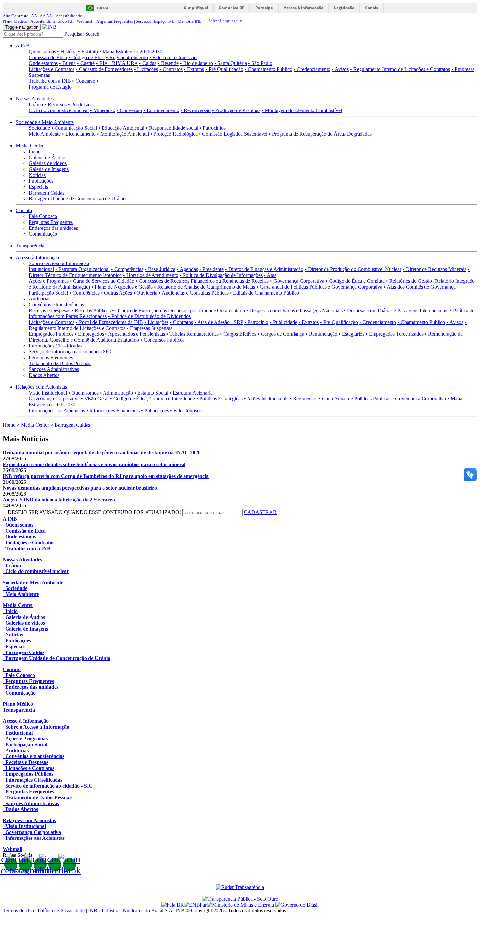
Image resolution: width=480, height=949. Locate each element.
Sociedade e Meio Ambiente (45, 122)
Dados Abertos (44, 375)
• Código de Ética (86, 57)
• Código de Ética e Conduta (355, 281)
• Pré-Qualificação (224, 69)
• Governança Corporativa (297, 281)
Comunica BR (232, 7)
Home (9, 425)
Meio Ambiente (45, 134)
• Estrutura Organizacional (82, 269)
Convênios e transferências (56, 304)
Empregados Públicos (51, 334)
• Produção (79, 104)
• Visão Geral (95, 398)
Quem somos (42, 51)
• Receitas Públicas (91, 310)
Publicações (41, 181)
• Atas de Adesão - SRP (218, 322)
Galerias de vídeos (48, 163)
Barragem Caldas (46, 192)
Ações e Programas (49, 281)
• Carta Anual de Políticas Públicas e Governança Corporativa (382, 398)
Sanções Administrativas (54, 369)
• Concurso (83, 81)
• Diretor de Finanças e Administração (264, 269)
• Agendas (187, 269)
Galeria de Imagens (49, 169)
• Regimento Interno (127, 57)
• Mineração (102, 110)
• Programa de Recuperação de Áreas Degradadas (320, 134)
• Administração (116, 393)
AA (42, 15)
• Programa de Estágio (64, 84)
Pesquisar (74, 34)
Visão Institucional (48, 393)
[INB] (49, 27)
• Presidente (211, 269)
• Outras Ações (116, 293)
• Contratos (171, 69)
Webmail (84, 21)
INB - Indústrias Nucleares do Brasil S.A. (131, 910)
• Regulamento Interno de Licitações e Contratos (400, 69)
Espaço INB (164, 21)
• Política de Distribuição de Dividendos (149, 316)
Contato (24, 210)
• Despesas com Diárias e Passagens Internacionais (396, 310)
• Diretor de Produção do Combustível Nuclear (353, 269)
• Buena (67, 63)
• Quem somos (83, 393)
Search (92, 34)
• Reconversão (196, 110)
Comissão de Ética (48, 57)
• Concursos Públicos (162, 340)
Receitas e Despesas (49, 310)
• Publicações (155, 410)
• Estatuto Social (151, 393)
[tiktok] (69, 864)
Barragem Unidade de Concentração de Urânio (77, 198)
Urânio (36, 104)
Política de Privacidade (61, 910)
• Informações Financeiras (113, 410)
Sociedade (39, 128)
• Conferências (84, 293)
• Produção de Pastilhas (236, 110)
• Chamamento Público (268, 69)
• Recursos (55, 104)
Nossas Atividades (35, 98)
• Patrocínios (213, 128)
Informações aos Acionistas (57, 410)
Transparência (30, 245)
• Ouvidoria (145, 293)
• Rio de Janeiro (196, 63)
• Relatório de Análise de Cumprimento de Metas (204, 287)
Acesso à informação (303, 7)
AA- (49, 15)
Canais (371, 7)
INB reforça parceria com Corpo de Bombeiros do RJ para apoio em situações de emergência (106, 476)
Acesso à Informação (37, 257)
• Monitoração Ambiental (123, 134)
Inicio (34, 151)
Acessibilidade (69, 15)
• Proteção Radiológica (174, 134)
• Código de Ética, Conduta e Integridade (152, 398)
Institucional (41, 269)
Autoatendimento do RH (52, 21)
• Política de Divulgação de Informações (221, 275)
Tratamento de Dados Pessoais (60, 363)
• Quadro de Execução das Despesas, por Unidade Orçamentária (178, 310)
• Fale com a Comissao (173, 57)
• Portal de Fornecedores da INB (109, 322)
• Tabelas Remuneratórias (192, 334)
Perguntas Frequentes (114, 21)
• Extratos (194, 69)
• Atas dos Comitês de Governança (420, 287)
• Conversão (129, 110)
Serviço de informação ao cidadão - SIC (70, 351)
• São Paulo (260, 63)
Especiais (38, 187)
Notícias (37, 175)
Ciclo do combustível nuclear (59, 110)
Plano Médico (15, 21)
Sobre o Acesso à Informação (59, 263)
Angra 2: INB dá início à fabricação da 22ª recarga (59, 499)
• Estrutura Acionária (191, 393)
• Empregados (89, 334)
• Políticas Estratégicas (219, 398)
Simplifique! (196, 7)
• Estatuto (88, 51)
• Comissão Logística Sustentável (233, 134)
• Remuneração (321, 334)
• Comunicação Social (74, 128)
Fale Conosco (43, 216)
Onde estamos (43, 63)
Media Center (30, 145)
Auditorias (39, 298)
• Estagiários (351, 334)
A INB (23, 45)
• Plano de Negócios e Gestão (122, 287)
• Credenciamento (312, 69)
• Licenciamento (79, 134)
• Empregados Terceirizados (395, 334)
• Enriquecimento (161, 110)
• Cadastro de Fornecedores (104, 69)
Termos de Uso (18, 910)
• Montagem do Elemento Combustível (302, 110)
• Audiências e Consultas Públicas (194, 293)
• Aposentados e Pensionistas (135, 334)
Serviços (143, 21)
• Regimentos (303, 398)
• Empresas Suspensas (149, 328)
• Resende (168, 63)
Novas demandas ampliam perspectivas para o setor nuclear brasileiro (80, 488)
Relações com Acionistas (41, 387)
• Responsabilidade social (172, 128)
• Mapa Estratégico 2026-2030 (130, 51)
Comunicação (43, 234)
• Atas (270, 275)
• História (67, 51)
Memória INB (190, 21)
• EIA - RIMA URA (117, 63)
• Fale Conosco (186, 410)
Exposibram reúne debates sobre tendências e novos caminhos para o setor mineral (94, 464)
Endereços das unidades (53, 228)
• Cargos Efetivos (238, 334)
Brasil (104, 8)
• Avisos (340, 69)
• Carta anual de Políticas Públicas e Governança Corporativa (319, 287)
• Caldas (147, 63)
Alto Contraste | (16, 15)
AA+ (35, 15)
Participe (264, 7)
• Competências (127, 269)
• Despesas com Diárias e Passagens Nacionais (294, 310)
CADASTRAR (260, 512)
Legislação (344, 7)
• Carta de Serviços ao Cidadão (102, 281)
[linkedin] (54, 864)
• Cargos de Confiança (281, 334)
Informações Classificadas (55, 345)
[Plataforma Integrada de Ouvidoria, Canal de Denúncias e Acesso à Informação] (172, 904)
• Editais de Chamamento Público (264, 293)
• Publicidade (283, 322)
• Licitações (146, 69)
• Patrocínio (256, 322)
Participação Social (48, 293)
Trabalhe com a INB (50, 81)
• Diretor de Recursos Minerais (434, 269)
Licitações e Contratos (51, 69)
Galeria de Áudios (47, 157)
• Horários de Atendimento (150, 275)
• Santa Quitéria (230, 63)
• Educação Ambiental (121, 128)
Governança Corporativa (54, 398)
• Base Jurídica (160, 269)
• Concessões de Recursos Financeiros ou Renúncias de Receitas (202, 281)
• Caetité (86, 63)
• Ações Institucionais (266, 398)
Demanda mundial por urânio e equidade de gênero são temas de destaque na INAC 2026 (101, 452)
